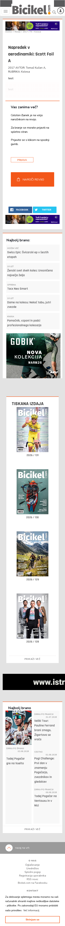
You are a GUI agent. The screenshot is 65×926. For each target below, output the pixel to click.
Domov (9, 31)
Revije (18, 31)
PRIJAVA (22, 160)
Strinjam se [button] (32, 919)
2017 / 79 (27, 31)
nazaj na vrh (21, 848)
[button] (31, 910)
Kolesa (37, 31)
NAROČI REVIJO (33, 180)
